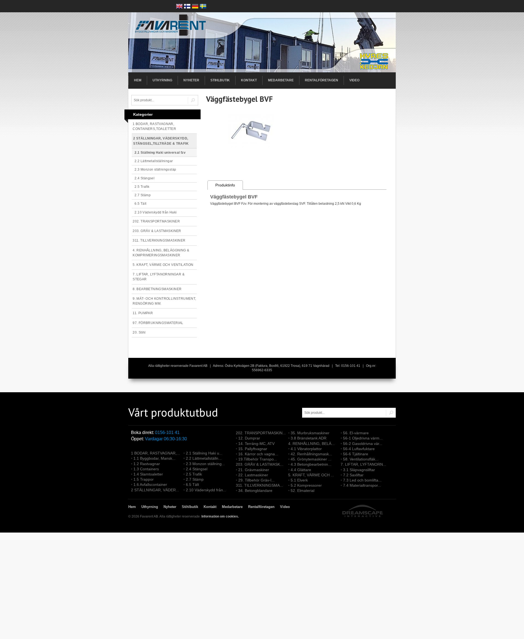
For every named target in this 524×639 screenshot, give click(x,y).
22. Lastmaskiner (253, 475)
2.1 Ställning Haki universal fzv (159, 152)
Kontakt (249, 80)
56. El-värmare (356, 433)
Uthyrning (162, 80)
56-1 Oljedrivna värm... (363, 438)
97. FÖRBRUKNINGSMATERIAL (158, 323)
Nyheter (191, 80)
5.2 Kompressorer (306, 485)
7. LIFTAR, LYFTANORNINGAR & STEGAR (158, 276)
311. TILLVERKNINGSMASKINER (159, 240)
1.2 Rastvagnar (146, 464)
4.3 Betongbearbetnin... (311, 464)
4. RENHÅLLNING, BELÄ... (311, 443)
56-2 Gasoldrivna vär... (362, 443)
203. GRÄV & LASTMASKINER (157, 231)
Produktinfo (225, 185)
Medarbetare (281, 80)
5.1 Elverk (299, 480)
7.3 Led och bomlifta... (362, 480)
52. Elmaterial (302, 490)
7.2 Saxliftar (353, 475)
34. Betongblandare (255, 490)
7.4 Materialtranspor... (362, 485)
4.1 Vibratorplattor (306, 449)
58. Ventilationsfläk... (361, 459)
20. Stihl (139, 332)
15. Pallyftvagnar (252, 449)
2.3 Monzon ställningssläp (154, 169)
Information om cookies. (220, 516)
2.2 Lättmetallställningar (152, 161)
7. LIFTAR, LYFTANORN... (363, 464)
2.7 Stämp (141, 195)
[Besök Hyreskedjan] (374, 61)
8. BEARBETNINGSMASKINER (157, 289)
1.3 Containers (146, 469)
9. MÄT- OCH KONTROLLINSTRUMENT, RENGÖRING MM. (164, 301)
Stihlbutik (220, 80)
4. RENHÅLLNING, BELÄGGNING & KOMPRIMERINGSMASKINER (161, 252)
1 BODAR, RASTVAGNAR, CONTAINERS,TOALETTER (154, 126)
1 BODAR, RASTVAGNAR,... (155, 453)
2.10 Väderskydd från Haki (154, 212)
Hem (137, 80)
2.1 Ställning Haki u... (204, 453)
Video (354, 80)
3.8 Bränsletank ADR (308, 438)
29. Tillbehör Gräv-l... (256, 480)
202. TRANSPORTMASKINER (156, 221)
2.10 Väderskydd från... (206, 490)
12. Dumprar (249, 438)
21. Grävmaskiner (253, 470)
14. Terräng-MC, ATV (256, 443)
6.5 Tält (139, 204)
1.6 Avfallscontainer (150, 484)
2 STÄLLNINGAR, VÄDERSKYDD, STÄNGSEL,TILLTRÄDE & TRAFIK (161, 140)
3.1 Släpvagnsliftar (359, 470)
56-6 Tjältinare (355, 454)
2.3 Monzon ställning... (205, 464)
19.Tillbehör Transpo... (257, 459)
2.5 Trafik (140, 187)
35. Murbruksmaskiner (310, 433)
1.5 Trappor (143, 479)
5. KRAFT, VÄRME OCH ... (311, 475)
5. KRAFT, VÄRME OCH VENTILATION (163, 265)
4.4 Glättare (301, 470)
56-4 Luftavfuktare (359, 449)
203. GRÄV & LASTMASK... (259, 464)
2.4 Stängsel (143, 178)
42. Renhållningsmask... (311, 454)
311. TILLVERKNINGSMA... (259, 485)
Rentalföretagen (321, 80)
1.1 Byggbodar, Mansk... (154, 458)
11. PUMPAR (143, 313)
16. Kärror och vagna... (258, 454)
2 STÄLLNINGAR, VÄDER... (155, 490)
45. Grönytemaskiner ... (311, 459)
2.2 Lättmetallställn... (204, 458)
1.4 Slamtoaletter (148, 474)
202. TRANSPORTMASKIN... (261, 433)
